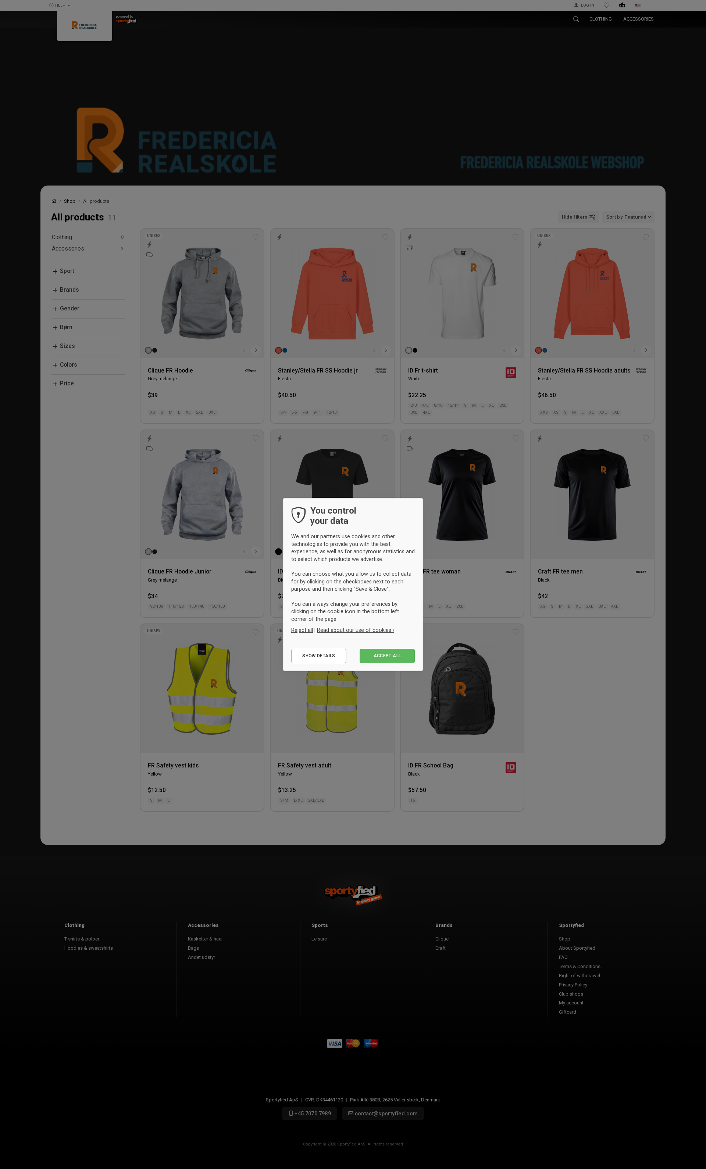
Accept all (387, 655)
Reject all (302, 630)
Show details (318, 655)
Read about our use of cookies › (355, 630)
